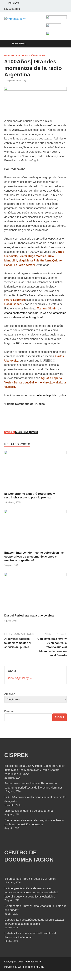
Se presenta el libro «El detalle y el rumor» (30, 878)
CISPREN (16, 755)
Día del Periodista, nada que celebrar (29, 615)
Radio (34, 432)
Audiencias (22, 432)
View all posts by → (20, 678)
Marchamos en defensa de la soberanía (28, 810)
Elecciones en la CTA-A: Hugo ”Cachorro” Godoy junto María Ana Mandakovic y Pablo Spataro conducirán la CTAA (34, 769)
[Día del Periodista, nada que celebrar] (35, 592)
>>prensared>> (32, 961)
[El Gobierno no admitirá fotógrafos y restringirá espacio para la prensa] (35, 471)
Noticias (40, 56)
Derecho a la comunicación (19, 56)
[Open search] (62, 44)
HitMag (39, 966)
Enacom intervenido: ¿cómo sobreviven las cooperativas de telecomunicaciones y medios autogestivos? (34, 556)
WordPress (24, 966)
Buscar (9, 711)
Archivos (9, 694)
